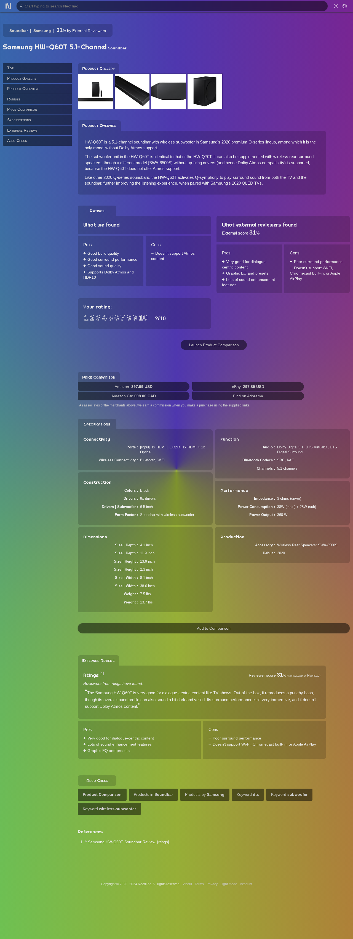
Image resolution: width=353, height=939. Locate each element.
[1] (102, 673)
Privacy (212, 884)
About (187, 884)
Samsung (42, 30)
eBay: (248, 386)
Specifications (19, 120)
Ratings (13, 99)
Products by (204, 794)
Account (246, 884)
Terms (199, 884)
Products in (153, 794)
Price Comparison (22, 109)
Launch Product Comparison (214, 345)
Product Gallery (21, 78)
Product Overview (22, 88)
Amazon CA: (133, 396)
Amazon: (134, 386)
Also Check (17, 140)
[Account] (344, 6)
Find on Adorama (248, 396)
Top (10, 68)
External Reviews (22, 130)
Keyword (248, 794)
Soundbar (18, 30)
